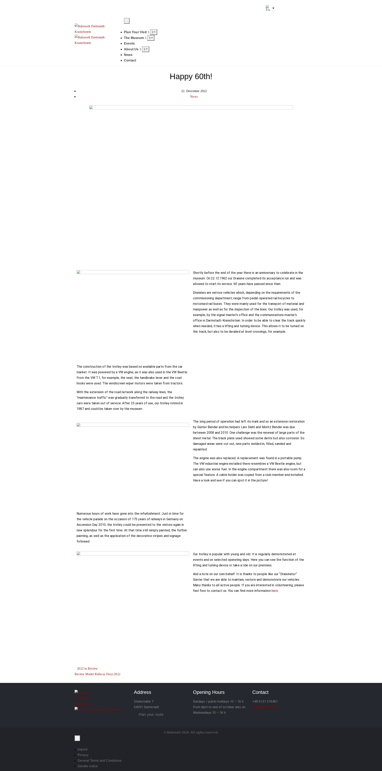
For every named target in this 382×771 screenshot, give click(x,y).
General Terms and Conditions (100, 760)
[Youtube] (289, 8)
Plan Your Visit (135, 32)
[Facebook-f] (280, 8)
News (128, 54)
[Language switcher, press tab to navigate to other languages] (270, 8)
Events (129, 43)
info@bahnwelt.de (265, 707)
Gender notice (88, 766)
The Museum (134, 38)
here (275, 591)
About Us (131, 49)
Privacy (83, 755)
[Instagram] (267, 715)
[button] (303, 20)
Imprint (82, 749)
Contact (130, 60)
